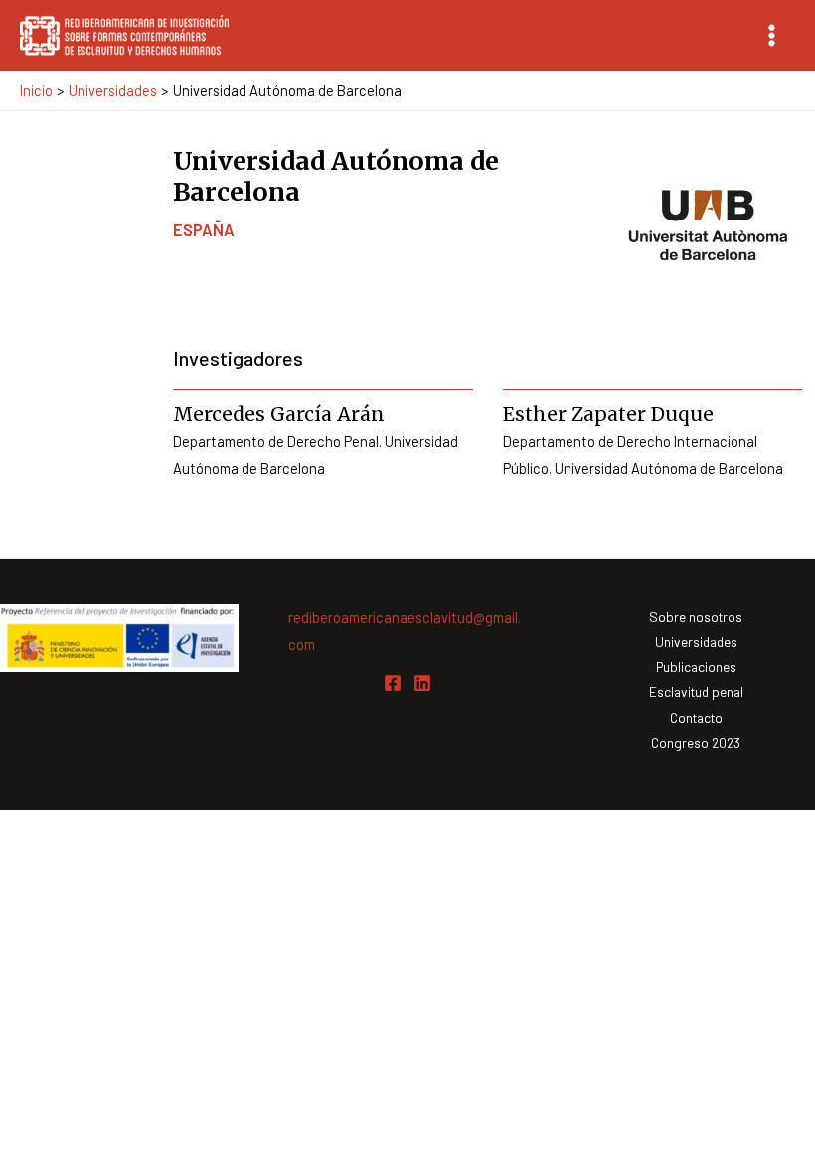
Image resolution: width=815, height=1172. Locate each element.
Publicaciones (696, 667)
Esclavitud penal (696, 691)
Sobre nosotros (695, 616)
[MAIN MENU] (771, 35)
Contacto (696, 717)
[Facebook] (393, 683)
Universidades (696, 641)
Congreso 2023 (695, 742)
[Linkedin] (422, 683)
